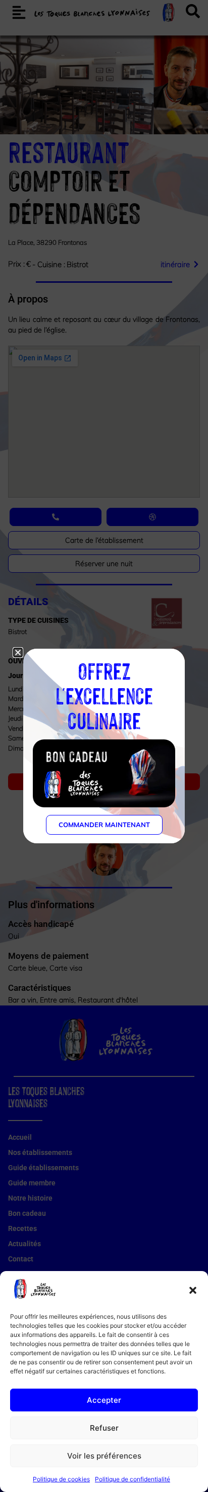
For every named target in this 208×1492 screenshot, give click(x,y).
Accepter (104, 1400)
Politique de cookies (61, 1479)
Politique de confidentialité (132, 1479)
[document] (104, 746)
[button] (193, 1290)
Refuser (104, 1428)
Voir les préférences (104, 1456)
